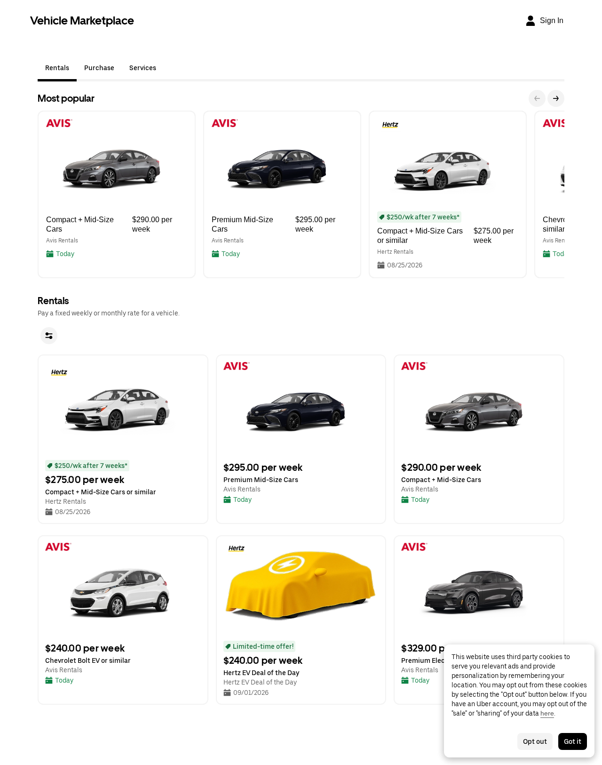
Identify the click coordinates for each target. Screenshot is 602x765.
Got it (572, 741)
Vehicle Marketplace (82, 20)
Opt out (535, 741)
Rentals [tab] (57, 68)
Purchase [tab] (99, 68)
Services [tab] (142, 68)
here (547, 713)
